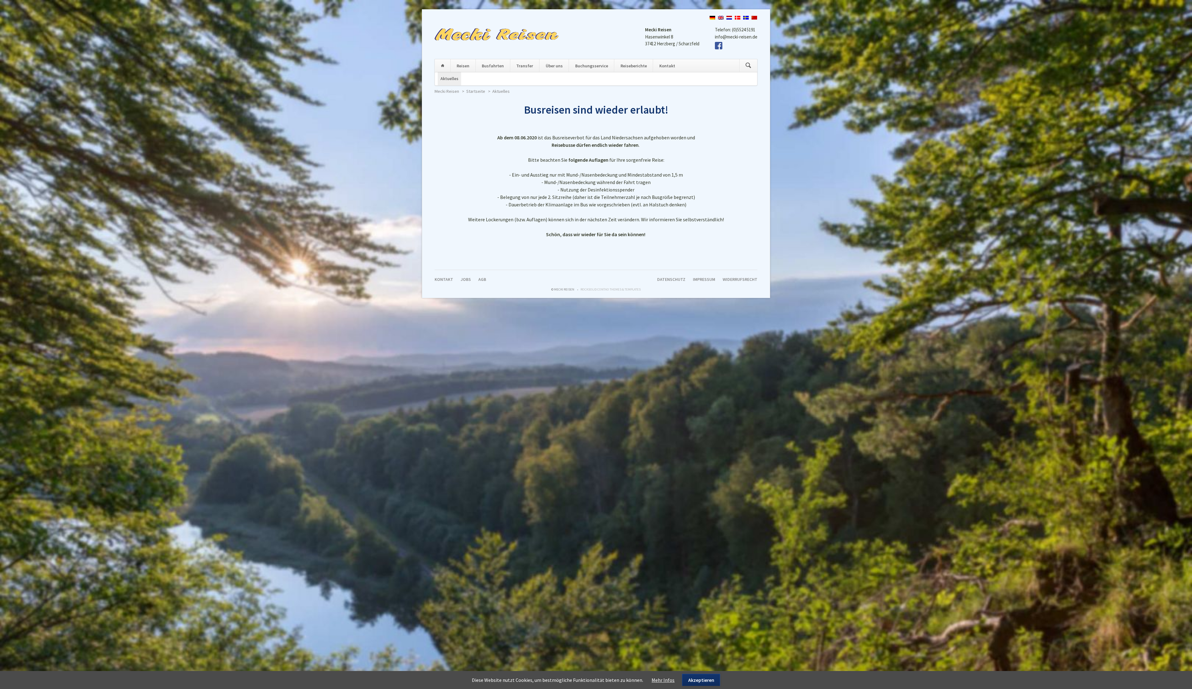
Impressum (704, 279)
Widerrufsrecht (740, 279)
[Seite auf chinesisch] (754, 18)
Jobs (466, 279)
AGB (482, 279)
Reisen (463, 66)
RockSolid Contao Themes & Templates (610, 289)
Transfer (524, 66)
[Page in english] (721, 18)
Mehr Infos (663, 680)
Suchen (748, 65)
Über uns (554, 66)
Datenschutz (671, 279)
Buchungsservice (591, 66)
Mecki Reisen (447, 91)
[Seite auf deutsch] (712, 18)
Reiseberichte (634, 66)
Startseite (442, 65)
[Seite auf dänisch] (737, 18)
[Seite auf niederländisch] (729, 18)
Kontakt (667, 66)
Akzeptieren (701, 680)
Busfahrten (493, 66)
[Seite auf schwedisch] (746, 18)
